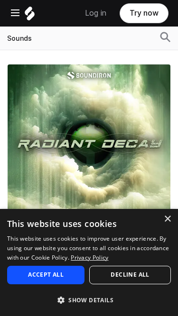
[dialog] (89, 262)
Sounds (19, 38)
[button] (89, 299)
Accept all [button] (46, 275)
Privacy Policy (89, 257)
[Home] (30, 16)
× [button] (167, 219)
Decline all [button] (130, 275)
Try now (144, 13)
